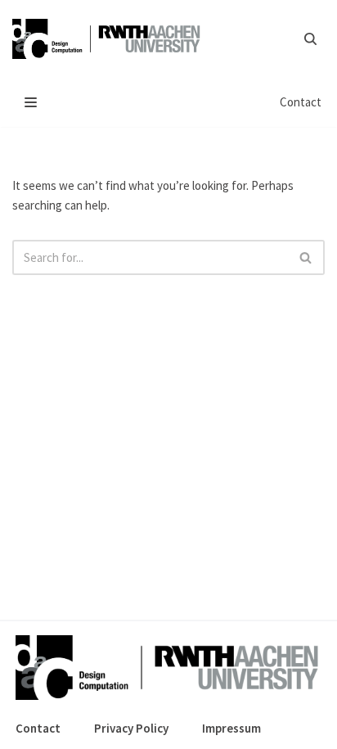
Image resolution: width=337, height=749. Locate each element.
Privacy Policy (131, 728)
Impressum (231, 728)
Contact (300, 102)
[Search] (310, 39)
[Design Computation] (110, 38)
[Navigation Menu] (30, 102)
